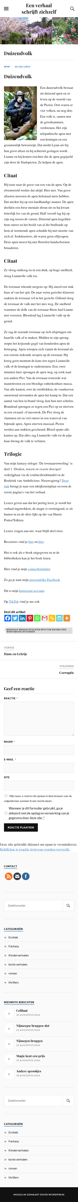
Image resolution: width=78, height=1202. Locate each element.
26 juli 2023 (22, 66)
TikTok (14, 601)
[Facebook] (7, 618)
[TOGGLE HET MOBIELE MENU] (6, 9)
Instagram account (31, 590)
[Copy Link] (52, 618)
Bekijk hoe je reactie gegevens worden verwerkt (34, 849)
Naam (9, 741)
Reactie (11, 698)
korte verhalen (18, 964)
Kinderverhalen (19, 955)
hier (31, 541)
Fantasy (14, 946)
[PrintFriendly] (59, 618)
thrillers (14, 982)
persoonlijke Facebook (44, 579)
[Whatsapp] (37, 618)
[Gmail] (44, 618)
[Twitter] (15, 618)
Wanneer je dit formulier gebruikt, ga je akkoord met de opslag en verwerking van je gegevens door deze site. (39, 813)
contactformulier (39, 569)
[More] (66, 618)
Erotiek (13, 937)
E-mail (10, 759)
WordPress (56, 1194)
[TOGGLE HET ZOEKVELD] (71, 9)
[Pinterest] (30, 618)
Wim (7, 66)
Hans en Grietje (15, 654)
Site (7, 777)
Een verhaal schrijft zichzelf (39, 8)
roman (13, 973)
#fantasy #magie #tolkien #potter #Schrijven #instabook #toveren (36, 630)
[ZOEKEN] (68, 905)
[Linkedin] (22, 618)
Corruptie (66, 672)
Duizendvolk (18, 53)
